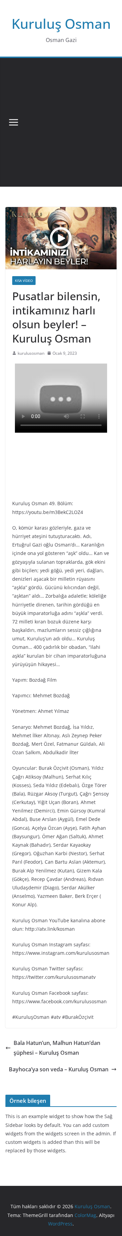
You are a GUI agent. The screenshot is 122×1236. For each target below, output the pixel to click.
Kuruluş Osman (61, 23)
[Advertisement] (61, 122)
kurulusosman (31, 353)
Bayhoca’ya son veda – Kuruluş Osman (58, 1069)
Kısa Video (24, 280)
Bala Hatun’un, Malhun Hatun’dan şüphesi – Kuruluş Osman (57, 1047)
